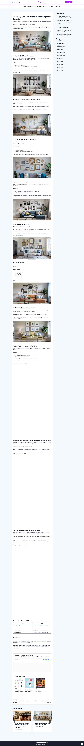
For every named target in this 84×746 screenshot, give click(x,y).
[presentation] (22, 716)
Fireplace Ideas (60, 49)
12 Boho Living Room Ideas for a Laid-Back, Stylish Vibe (42, 701)
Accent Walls (59, 40)
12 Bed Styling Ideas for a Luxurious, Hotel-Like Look (21, 701)
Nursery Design (60, 64)
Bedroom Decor (60, 43)
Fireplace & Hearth (61, 48)
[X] (15, 2)
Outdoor (59, 65)
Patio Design (59, 68)
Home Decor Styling (61, 52)
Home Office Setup (61, 55)
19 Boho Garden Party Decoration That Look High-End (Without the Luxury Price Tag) (64, 22)
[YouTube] (46, 742)
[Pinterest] (19, 2)
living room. (31, 642)
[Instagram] (17, 2)
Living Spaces (60, 61)
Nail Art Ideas (60, 62)
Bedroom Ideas (60, 45)
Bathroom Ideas (60, 42)
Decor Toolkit (69, 2)
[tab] (30, 733)
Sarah (16, 729)
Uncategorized (60, 70)
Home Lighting (60, 54)
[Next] (50, 721)
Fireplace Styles (60, 51)
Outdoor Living (60, 67)
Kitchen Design (60, 58)
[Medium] (43, 742)
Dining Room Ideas (61, 46)
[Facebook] (13, 2)
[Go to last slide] (14, 721)
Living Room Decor (61, 59)
